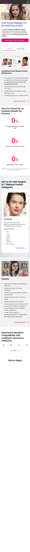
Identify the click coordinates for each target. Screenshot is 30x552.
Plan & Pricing (20, 49)
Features (9, 49)
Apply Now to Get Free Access (15, 40)
